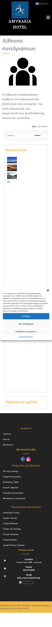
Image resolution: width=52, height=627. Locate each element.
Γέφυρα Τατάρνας (10, 534)
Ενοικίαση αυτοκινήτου (13, 493)
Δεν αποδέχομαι (26, 324)
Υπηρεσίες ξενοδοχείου (26, 465)
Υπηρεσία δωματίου (12, 476)
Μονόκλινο (8, 444)
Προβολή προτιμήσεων (26, 331)
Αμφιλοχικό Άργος (11, 512)
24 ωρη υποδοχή (10, 471)
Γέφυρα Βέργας (10, 539)
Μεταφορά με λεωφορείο (14, 498)
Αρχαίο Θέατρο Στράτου (14, 545)
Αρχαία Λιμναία (10, 518)
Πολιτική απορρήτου (26, 336)
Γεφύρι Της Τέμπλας (12, 528)
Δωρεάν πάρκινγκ (10, 487)
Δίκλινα (6, 439)
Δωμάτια (26, 428)
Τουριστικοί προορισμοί (26, 507)
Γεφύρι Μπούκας (10, 523)
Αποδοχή (26, 316)
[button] (47, 290)
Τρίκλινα (7, 433)
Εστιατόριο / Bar (11, 482)
